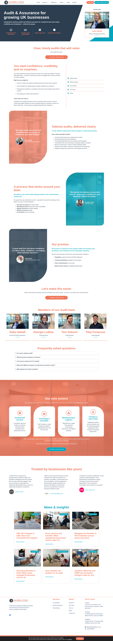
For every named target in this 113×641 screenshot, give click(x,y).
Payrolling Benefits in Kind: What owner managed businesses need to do (25, 574)
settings (70, 639)
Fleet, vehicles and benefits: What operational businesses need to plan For (55, 536)
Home (38, 2)
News (68, 2)
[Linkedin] (10, 615)
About (61, 2)
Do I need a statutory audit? (25, 353)
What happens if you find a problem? (27, 369)
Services (44, 2)
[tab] (56, 353)
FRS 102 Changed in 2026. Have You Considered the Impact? (27, 535)
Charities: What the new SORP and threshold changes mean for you (84, 573)
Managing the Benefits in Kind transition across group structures (85, 535)
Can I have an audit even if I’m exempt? (28, 361)
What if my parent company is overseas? (28, 357)
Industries (53, 2)
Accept (80, 638)
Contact (74, 2)
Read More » (20, 542)
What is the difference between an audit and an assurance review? (36, 365)
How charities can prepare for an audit (54, 572)
